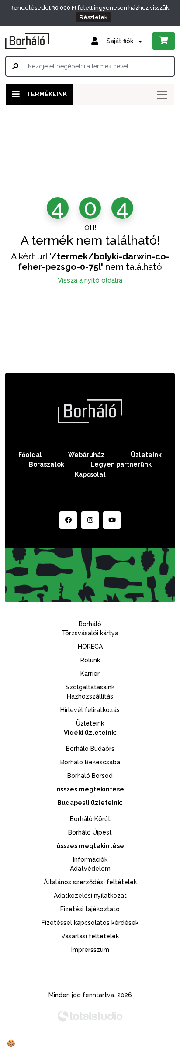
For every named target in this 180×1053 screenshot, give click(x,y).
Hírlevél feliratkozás (90, 709)
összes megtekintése (90, 789)
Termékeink (47, 94)
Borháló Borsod (90, 775)
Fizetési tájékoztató (90, 909)
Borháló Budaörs (90, 748)
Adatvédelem (90, 868)
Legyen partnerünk (121, 464)
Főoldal (30, 454)
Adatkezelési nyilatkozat (90, 895)
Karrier (90, 673)
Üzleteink (146, 454)
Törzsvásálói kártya (90, 633)
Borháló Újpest (90, 832)
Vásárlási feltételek (90, 936)
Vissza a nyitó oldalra (90, 280)
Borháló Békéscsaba (90, 762)
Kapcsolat (90, 474)
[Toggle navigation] (162, 94)
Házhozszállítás (90, 696)
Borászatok (46, 464)
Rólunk (90, 660)
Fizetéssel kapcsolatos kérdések (90, 922)
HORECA (90, 646)
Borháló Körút (90, 818)
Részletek (93, 17)
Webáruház (86, 454)
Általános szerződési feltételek (90, 882)
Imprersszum (90, 949)
